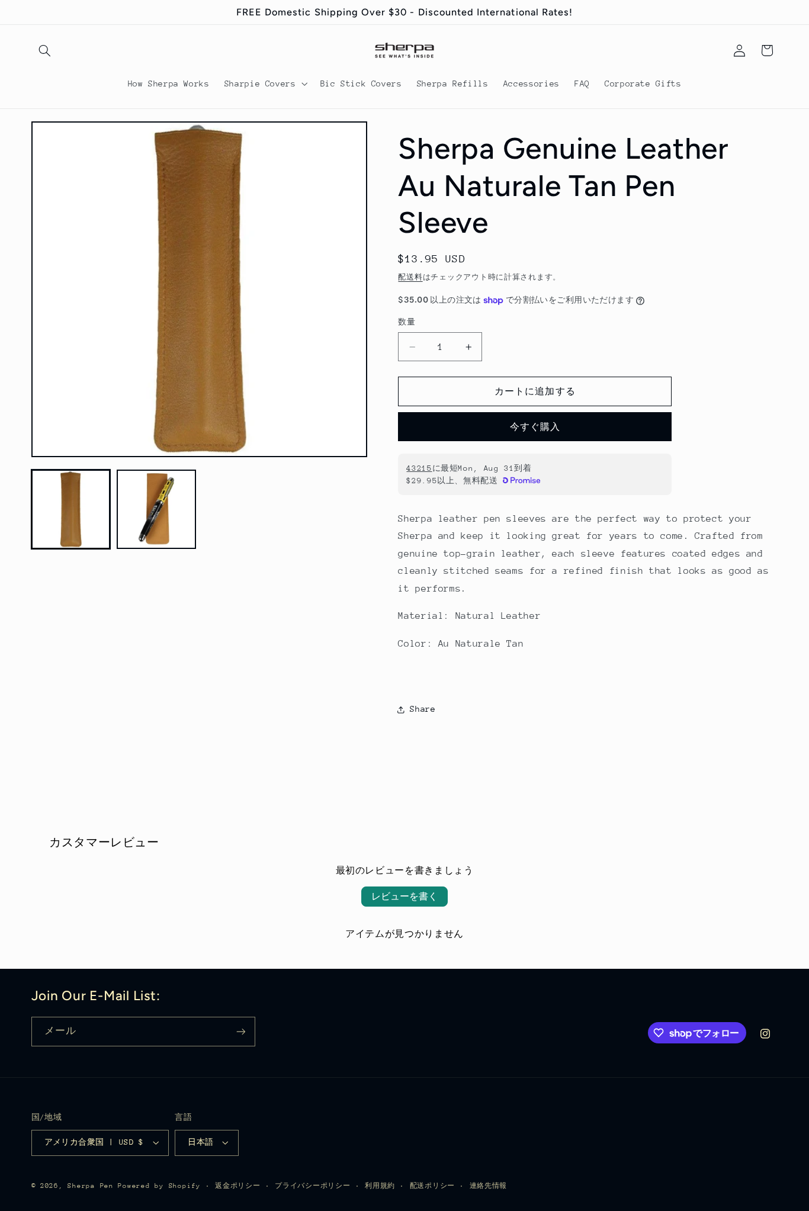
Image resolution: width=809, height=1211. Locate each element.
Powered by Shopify (159, 1186)
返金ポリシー (237, 1186)
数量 (406, 322)
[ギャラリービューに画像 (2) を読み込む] (156, 509)
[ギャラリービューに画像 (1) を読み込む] (71, 509)
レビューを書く (404, 896)
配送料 (410, 277)
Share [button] (422, 709)
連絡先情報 (489, 1186)
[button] (45, 50)
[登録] (240, 1031)
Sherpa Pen (93, 1186)
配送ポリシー (432, 1186)
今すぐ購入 (535, 427)
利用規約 (380, 1186)
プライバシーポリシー (312, 1186)
